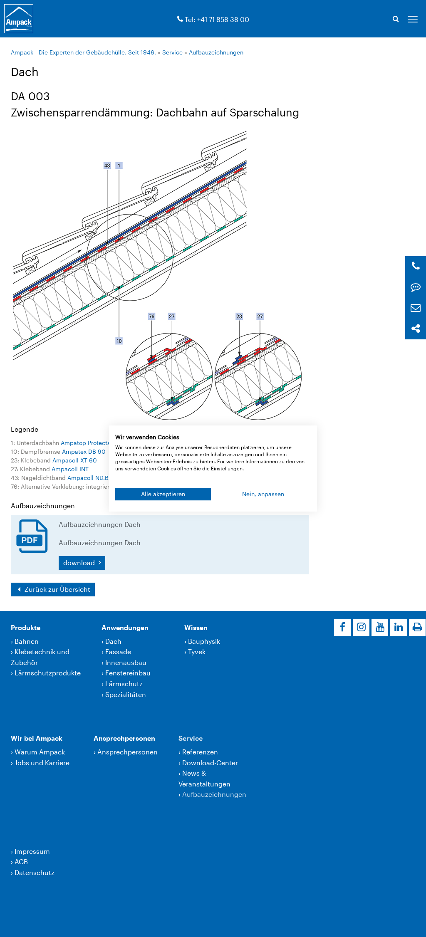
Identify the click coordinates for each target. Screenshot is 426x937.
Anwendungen (125, 627)
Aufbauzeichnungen (216, 52)
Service (172, 52)
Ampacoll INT (70, 468)
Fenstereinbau (128, 673)
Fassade (118, 651)
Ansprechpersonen (124, 738)
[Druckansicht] (417, 627)
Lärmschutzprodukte (48, 673)
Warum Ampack (40, 752)
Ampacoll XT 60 (74, 460)
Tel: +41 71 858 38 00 (217, 19)
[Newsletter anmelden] (416, 308)
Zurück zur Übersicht (56, 589)
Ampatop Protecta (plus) (94, 442)
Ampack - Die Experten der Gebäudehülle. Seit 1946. (83, 52)
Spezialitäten (125, 694)
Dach (113, 641)
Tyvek (197, 651)
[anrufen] (180, 19)
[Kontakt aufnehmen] (416, 287)
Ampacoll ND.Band (93, 477)
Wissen (196, 627)
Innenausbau (125, 662)
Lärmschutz (124, 683)
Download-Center (210, 762)
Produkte (25, 627)
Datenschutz (34, 872)
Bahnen (27, 641)
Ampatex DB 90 (84, 451)
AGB (21, 861)
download (80, 562)
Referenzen (200, 752)
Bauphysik (204, 641)
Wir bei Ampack (36, 738)
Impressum (32, 851)
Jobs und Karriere (42, 762)
